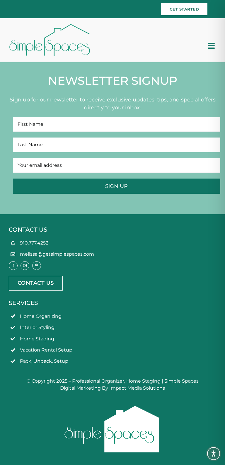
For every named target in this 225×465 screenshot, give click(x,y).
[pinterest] (36, 265)
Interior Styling (37, 327)
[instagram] (25, 265)
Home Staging (37, 339)
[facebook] (13, 265)
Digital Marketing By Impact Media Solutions (112, 388)
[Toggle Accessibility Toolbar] (214, 454)
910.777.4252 (34, 243)
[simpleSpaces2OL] (49, 26)
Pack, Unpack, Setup (44, 361)
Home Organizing (41, 316)
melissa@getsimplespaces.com (57, 254)
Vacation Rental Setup (46, 350)
